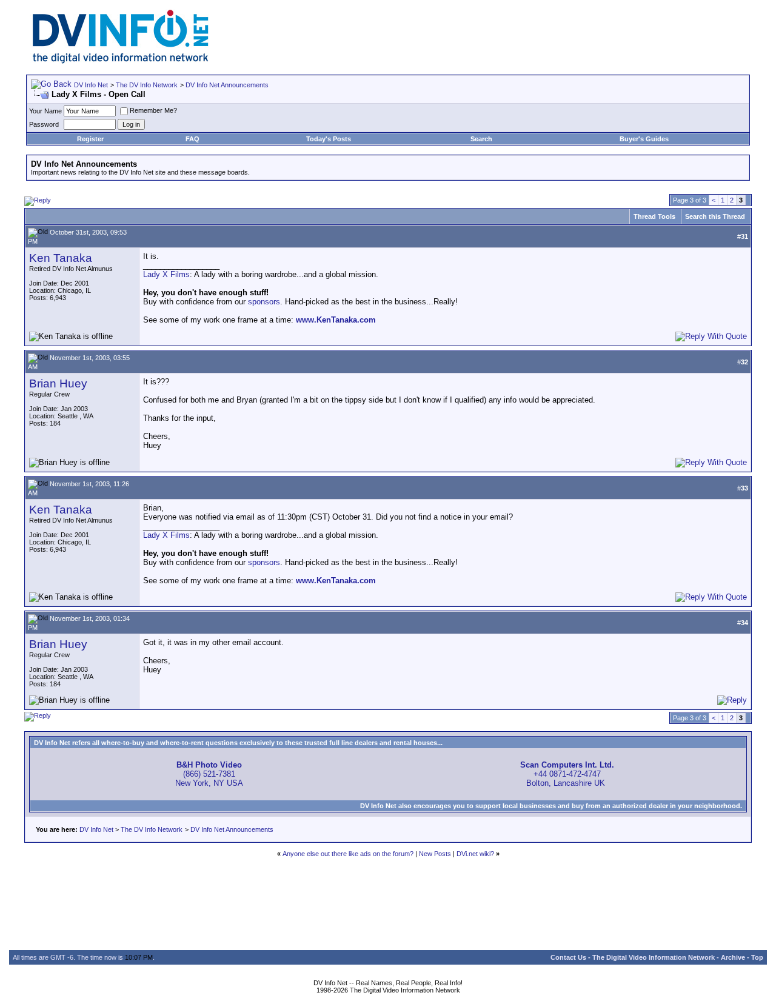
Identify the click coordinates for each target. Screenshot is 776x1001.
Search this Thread (715, 216)
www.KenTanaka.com (336, 319)
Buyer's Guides (644, 138)
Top (757, 957)
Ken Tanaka (60, 258)
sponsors (264, 301)
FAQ (192, 138)
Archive (733, 957)
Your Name (45, 111)
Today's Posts (328, 138)
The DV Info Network (147, 85)
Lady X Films (166, 274)
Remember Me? (153, 110)
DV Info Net (91, 85)
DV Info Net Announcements (227, 85)
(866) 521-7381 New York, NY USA (209, 774)
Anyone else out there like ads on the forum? (348, 853)
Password (44, 124)
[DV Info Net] (121, 60)
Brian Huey (58, 383)
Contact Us (568, 957)
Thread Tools (654, 216)
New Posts (435, 853)
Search (481, 138)
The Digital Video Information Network (653, 957)
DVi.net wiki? (475, 853)
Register (90, 138)
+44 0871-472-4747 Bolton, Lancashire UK (567, 774)
